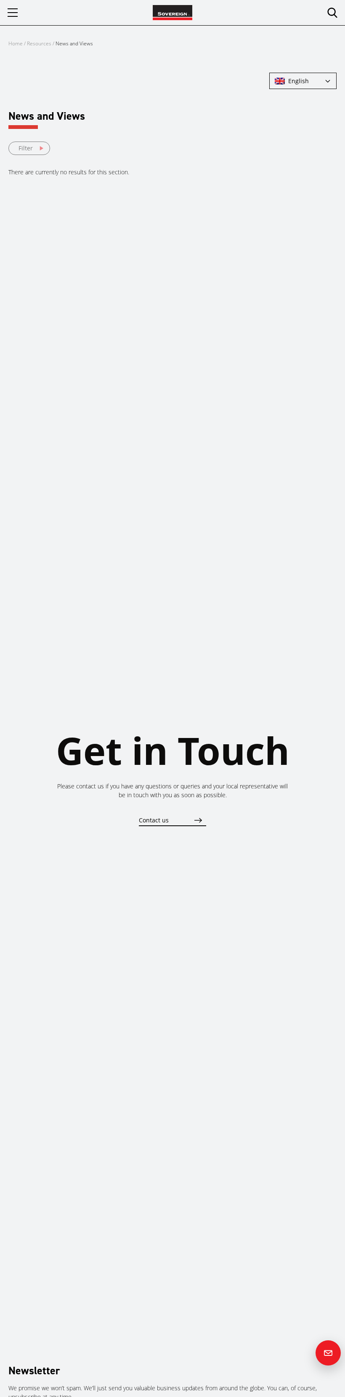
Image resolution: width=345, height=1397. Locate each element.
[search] (332, 12)
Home (15, 43)
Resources (40, 43)
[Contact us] (328, 1352)
